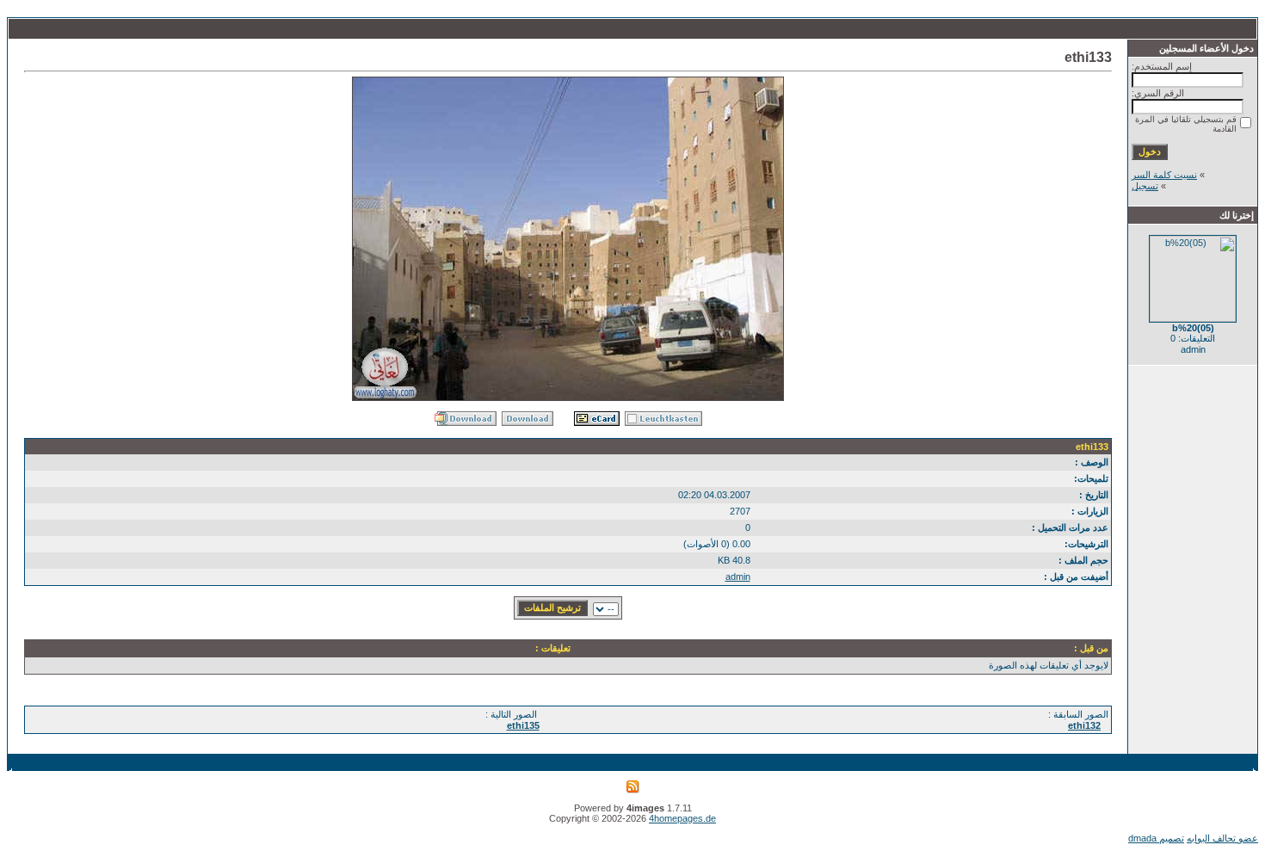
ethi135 (523, 725)
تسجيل (1145, 186)
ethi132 (1084, 725)
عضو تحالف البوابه (1222, 838)
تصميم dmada (1156, 838)
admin (737, 576)
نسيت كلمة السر (1164, 175)
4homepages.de (682, 818)
